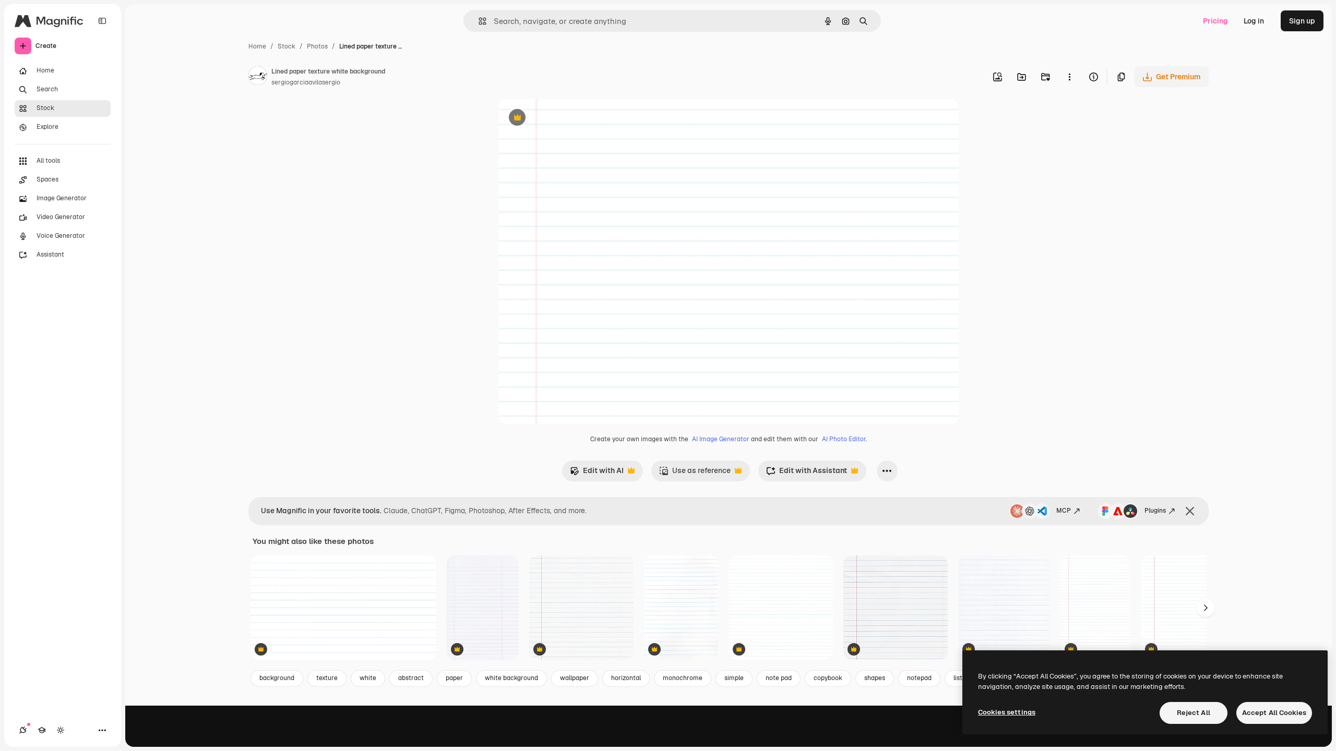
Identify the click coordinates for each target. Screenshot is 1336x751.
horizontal (626, 678)
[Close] (1190, 511)
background (276, 678)
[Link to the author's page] (257, 77)
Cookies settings (1006, 712)
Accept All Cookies (1274, 712)
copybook (828, 678)
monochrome (682, 678)
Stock (286, 46)
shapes (874, 678)
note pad (779, 678)
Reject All (1193, 712)
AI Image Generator (720, 439)
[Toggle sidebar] (102, 21)
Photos (317, 46)
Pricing (1215, 21)
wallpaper (574, 678)
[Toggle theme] (60, 730)
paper (454, 678)
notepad (919, 678)
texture (327, 678)
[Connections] (23, 730)
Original (565, 119)
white (368, 678)
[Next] (1205, 607)
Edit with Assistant (806, 473)
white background (511, 678)
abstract (411, 678)
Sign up (1302, 21)
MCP (1063, 510)
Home (257, 46)
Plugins (1155, 510)
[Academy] (41, 730)
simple (734, 678)
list (957, 678)
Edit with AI (597, 473)
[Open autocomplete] (478, 21)
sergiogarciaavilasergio (305, 82)
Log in (1254, 21)
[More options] (1069, 76)
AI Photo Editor (844, 439)
